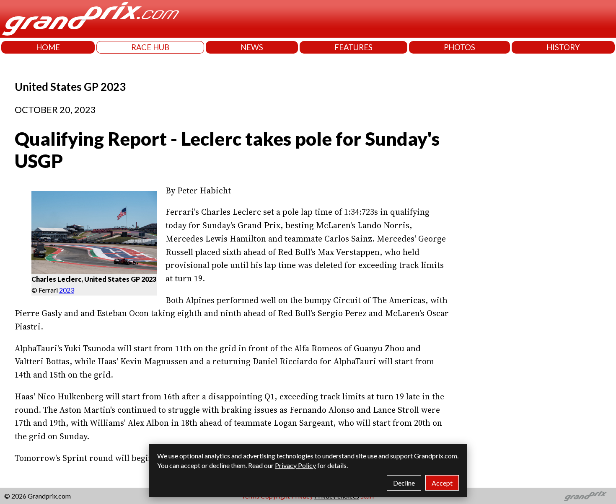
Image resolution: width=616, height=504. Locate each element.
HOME (48, 47)
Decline (404, 483)
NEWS (252, 47)
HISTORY (563, 47)
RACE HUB (150, 47)
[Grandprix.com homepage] (586, 496)
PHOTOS (459, 47)
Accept (442, 483)
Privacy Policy (295, 465)
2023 (66, 290)
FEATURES (353, 47)
